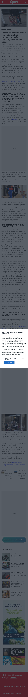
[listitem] (14, 346)
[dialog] (14, 349)
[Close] (25, 319)
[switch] (22, 349)
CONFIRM (9, 375)
